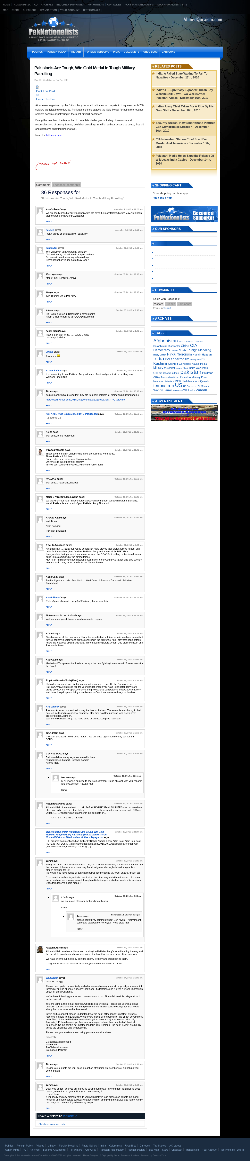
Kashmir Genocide (179, 363)
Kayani (195, 363)
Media (203, 364)
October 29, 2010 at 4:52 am (129, 1064)
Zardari (201, 390)
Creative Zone (159, 1155)
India (116, 51)
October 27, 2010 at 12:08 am (128, 292)
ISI (203, 359)
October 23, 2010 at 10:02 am (128, 391)
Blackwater (174, 346)
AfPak (182, 341)
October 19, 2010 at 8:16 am (129, 948)
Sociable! (167, 308)
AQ (36, 4)
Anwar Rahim (53, 370)
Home (6, 4)
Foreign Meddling (97, 51)
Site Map (154, 1149)
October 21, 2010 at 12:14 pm (128, 597)
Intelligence (195, 359)
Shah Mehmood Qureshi (195, 381)
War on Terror (162, 390)
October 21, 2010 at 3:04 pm (129, 545)
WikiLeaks (189, 390)
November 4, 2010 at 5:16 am (129, 230)
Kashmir (160, 363)
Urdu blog (150, 51)
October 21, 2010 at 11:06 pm (129, 450)
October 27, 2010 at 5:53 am (129, 248)
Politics (37, 51)
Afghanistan (165, 340)
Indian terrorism (177, 359)
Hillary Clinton (159, 355)
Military (76, 51)
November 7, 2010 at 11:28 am (128, 209)
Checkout (29, 10)
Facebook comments (66, 184)
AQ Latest (175, 1145)
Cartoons (168, 51)
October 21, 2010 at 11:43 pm (129, 432)
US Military (202, 386)
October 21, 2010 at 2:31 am (129, 707)
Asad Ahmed (53, 597)
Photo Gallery (89, 1145)
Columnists (131, 51)
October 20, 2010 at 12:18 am (128, 804)
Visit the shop (162, 197)
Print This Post (45, 91)
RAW (178, 381)
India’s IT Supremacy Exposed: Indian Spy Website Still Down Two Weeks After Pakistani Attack (184, 93)
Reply (49, 222)
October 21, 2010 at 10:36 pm (128, 518)
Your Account (69, 10)
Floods (182, 350)
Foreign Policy (57, 51)
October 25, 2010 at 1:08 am (129, 331)
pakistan (190, 372)
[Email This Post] (90, 95)
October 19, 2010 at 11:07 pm (129, 832)
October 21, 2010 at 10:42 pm (128, 497)
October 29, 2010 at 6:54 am (129, 1085)
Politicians (169, 381)
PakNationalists (168, 4)
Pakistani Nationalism (139, 4)
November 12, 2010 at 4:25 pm (125, 915)
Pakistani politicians (170, 377)
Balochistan (160, 345)
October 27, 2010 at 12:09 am (128, 274)
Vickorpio (70, 1116)
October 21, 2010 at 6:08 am (129, 680)
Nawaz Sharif (182, 368)
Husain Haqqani (202, 354)
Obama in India (171, 373)
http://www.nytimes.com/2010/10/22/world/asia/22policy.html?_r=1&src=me (85, 399)
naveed (50, 230)
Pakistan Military (190, 377)
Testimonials (91, 10)
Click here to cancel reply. (52, 1124)
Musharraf (169, 368)
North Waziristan (198, 367)
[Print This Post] (90, 87)
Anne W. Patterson (194, 341)
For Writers (96, 4)
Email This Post (46, 99)
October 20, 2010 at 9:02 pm (129, 753)
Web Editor (48, 80)
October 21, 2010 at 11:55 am (127, 776)
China (185, 346)
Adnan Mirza (22, 4)
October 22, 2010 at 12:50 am (128, 414)
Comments (43, 184)
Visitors (158, 303)
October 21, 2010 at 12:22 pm (128, 577)
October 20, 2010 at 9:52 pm (129, 733)
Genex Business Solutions (126, 1155)
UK (172, 386)
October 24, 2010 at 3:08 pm (129, 978)
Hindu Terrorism (179, 354)
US (178, 385)
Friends (170, 303)
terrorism (161, 385)
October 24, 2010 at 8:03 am (129, 352)
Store (16, 10)
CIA (193, 345)
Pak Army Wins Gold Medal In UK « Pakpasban (72, 414)
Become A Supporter (70, 4)
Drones (174, 350)
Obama (157, 372)
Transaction (48, 10)
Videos (40, 1145)
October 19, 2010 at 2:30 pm (129, 861)
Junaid (49, 351)
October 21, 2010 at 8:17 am (129, 633)
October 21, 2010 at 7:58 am (129, 660)
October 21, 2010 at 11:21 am (129, 615)
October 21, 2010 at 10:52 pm (128, 479)
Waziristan (178, 390)
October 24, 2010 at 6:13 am (129, 370)
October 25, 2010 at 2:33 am (129, 310)
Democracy (161, 350)
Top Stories (159, 1145)
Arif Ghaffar (52, 706)
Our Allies (114, 4)
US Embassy (189, 386)
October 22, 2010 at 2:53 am (127, 896)
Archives (47, 4)
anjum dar (51, 248)
